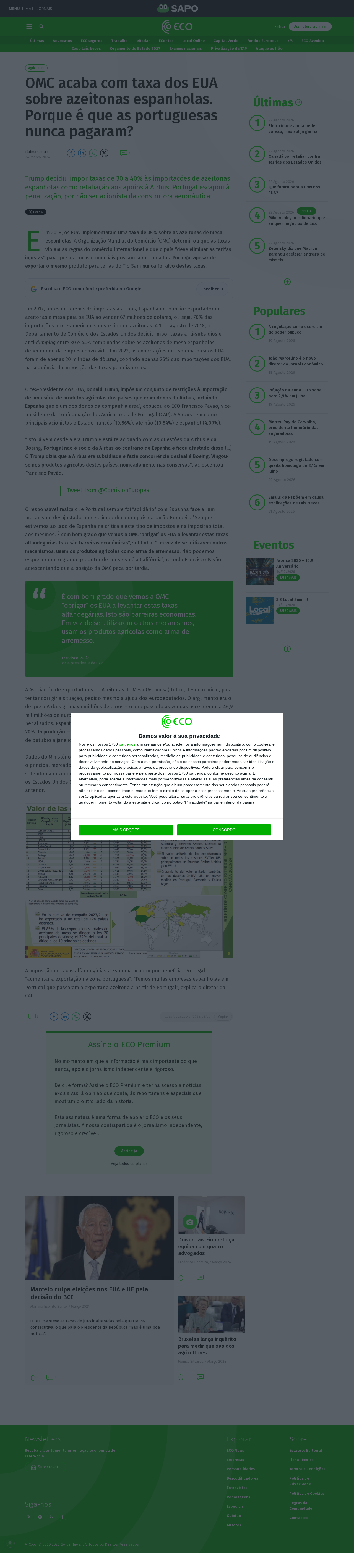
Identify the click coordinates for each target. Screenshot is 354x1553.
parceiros (127, 744)
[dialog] (177, 776)
